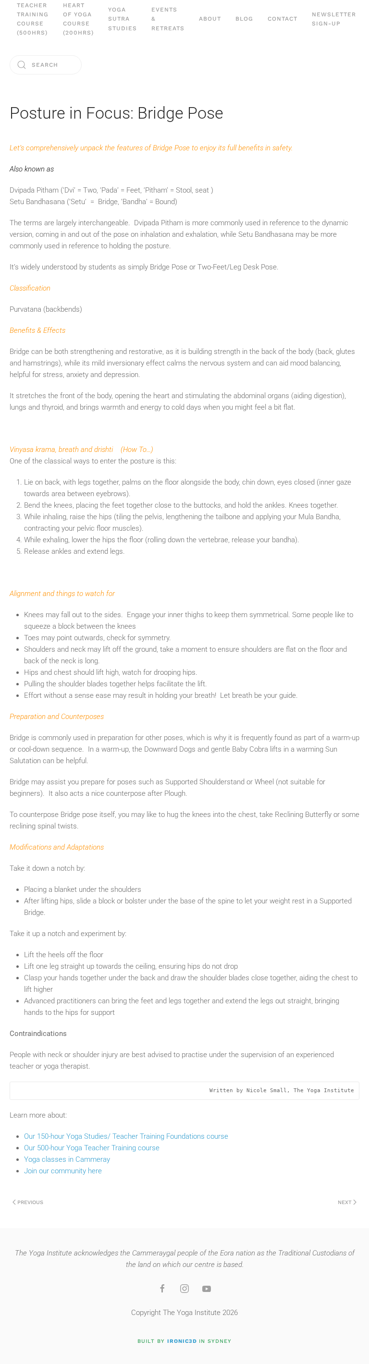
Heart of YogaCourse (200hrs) (78, 19)
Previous (30, 1202)
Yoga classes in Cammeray (67, 1159)
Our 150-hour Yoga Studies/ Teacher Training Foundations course (126, 1136)
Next (345, 1202)
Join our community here (63, 1171)
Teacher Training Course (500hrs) (33, 19)
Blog (244, 18)
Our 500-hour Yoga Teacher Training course (92, 1148)
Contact (282, 18)
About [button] (210, 18)
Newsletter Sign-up (334, 19)
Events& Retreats (167, 18)
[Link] (162, 1288)
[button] (210, 19)
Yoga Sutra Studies (122, 18)
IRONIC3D (182, 1341)
